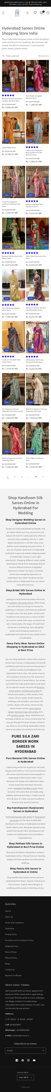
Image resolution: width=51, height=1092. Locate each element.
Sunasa (28, 1087)
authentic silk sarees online (21, 603)
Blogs (7, 963)
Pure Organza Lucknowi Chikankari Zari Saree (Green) (12, 410)
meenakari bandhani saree (25, 788)
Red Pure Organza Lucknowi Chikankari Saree (12, 459)
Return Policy (11, 952)
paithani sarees (17, 715)
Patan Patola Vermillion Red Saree (36, 257)
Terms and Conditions (14, 922)
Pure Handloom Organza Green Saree (11, 309)
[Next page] (43, 477)
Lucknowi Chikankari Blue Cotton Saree (11, 361)
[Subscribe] (43, 1050)
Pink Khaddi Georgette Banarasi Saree (34, 97)
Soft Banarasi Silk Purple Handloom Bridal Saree (35, 361)
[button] (3, 13)
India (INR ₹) (24, 1077)
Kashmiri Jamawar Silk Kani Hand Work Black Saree (36, 309)
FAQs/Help (9, 928)
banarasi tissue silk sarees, (26, 712)
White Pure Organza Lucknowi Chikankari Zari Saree (36, 410)
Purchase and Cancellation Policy (19, 940)
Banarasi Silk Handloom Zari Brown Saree (12, 257)
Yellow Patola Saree (9, 147)
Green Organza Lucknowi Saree (35, 459)
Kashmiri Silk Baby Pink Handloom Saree (34, 205)
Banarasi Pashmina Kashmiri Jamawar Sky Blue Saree (12, 100)
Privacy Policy (11, 934)
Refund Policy (11, 958)
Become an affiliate (13, 975)
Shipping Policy (11, 946)
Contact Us (10, 969)
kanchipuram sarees (30, 691)
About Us (9, 917)
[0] (41, 12)
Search (8, 911)
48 (36, 477)
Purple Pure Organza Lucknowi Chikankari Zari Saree (11, 204)
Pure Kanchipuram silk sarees (19, 817)
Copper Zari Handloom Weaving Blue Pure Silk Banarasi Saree (34, 152)
